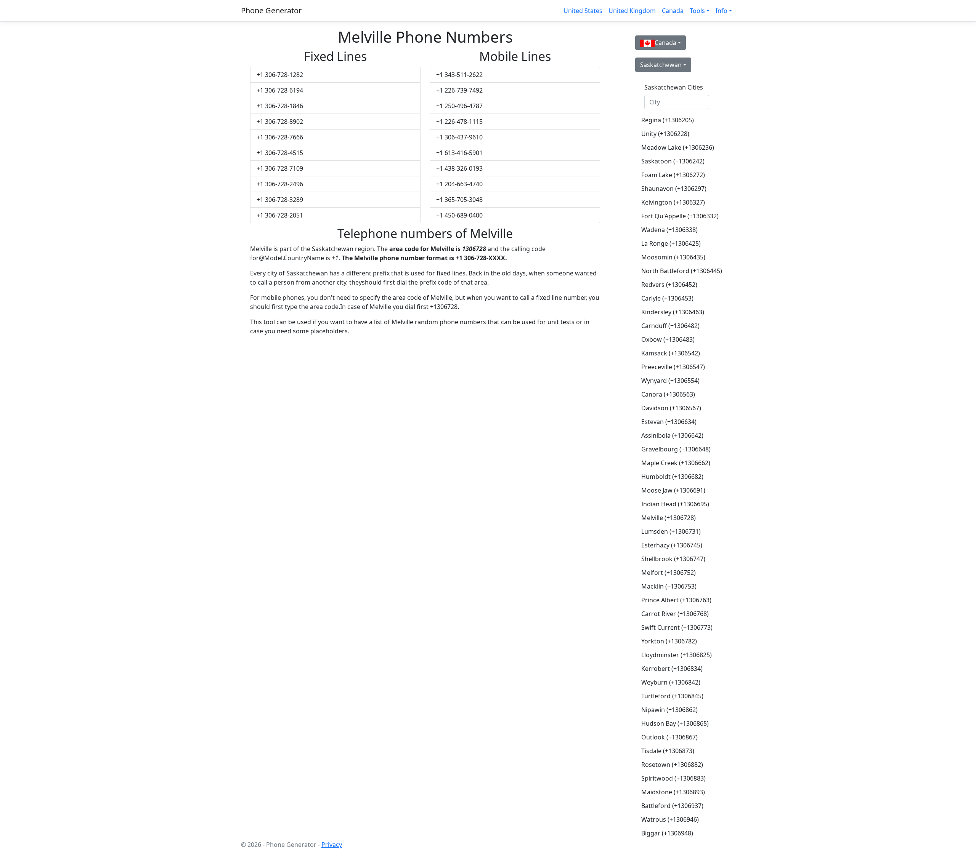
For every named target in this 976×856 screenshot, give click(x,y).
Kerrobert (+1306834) (672, 668)
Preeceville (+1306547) (673, 367)
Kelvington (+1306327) (673, 202)
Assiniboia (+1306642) (672, 435)
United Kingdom (632, 10)
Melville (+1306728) (668, 518)
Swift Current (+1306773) (677, 627)
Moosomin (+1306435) (673, 257)
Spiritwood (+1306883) (673, 778)
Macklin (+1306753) (669, 586)
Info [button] (721, 10)
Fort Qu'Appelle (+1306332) (679, 216)
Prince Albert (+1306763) (676, 600)
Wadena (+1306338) (669, 230)
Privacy (331, 844)
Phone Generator (271, 10)
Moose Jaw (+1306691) (673, 490)
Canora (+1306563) (668, 394)
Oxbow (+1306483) (668, 339)
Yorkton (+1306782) (669, 641)
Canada (673, 10)
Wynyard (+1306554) (670, 380)
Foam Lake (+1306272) (673, 175)
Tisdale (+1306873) (667, 751)
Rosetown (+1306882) (672, 764)
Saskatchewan (661, 65)
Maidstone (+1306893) (673, 792)
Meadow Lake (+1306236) (677, 147)
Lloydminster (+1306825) (676, 655)
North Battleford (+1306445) (679, 271)
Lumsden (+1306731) (671, 531)
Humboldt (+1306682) (672, 476)
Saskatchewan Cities (673, 87)
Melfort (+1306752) (668, 572)
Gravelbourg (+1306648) (676, 449)
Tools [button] (697, 10)
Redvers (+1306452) (669, 284)
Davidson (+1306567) (671, 408)
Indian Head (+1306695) (675, 504)
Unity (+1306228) (665, 134)
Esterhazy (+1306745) (671, 545)
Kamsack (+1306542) (670, 353)
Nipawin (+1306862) (669, 710)
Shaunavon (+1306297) (673, 188)
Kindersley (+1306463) (672, 312)
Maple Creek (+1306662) (675, 463)
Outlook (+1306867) (669, 737)
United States (582, 10)
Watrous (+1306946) (670, 819)
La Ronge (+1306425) (671, 243)
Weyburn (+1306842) (670, 682)
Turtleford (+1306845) (672, 696)
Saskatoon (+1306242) (673, 161)
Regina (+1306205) (667, 120)
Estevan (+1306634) (669, 422)
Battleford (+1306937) (672, 806)
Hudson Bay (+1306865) (675, 723)
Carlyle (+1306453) (667, 298)
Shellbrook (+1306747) (673, 559)
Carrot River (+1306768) (675, 614)
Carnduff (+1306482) (670, 326)
